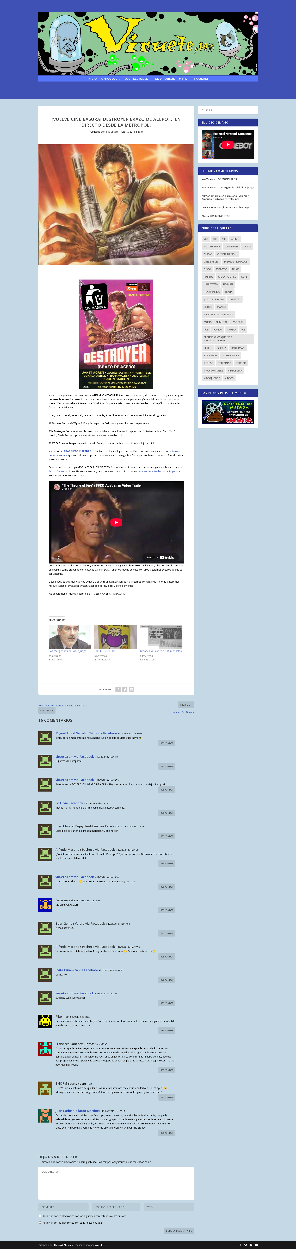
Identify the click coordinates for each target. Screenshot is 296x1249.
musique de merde (215, 322)
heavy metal (212, 291)
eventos (221, 269)
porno (217, 329)
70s (206, 239)
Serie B (208, 348)
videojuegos (212, 378)
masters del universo (218, 314)
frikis (235, 269)
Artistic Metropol (58, 471)
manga (221, 307)
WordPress (101, 1245)
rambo (231, 329)
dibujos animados (236, 261)
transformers (213, 370)
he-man (228, 284)
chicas (208, 254)
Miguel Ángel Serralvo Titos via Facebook (87, 733)
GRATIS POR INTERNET (77, 451)
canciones (231, 246)
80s (215, 239)
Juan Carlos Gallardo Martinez (78, 1111)
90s (224, 239)
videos (229, 378)
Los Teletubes (136, 78)
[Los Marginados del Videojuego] (70, 637)
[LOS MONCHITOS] (115, 637)
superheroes (230, 355)
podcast (201, 78)
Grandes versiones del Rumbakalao (161, 651)
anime (235, 239)
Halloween (211, 284)
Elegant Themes (63, 1245)
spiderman (238, 348)
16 (139, 131)
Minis (183, 78)
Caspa (247, 246)
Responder (167, 743)
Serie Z (221, 348)
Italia (228, 291)
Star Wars (210, 355)
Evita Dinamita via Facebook (77, 970)
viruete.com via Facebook (75, 756)
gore (244, 276)
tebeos (208, 363)
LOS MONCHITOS (105, 651)
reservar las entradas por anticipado (158, 471)
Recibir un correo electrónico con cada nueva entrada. (72, 1222)
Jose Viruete (112, 131)
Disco (207, 269)
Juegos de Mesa (214, 299)
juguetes (235, 299)
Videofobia (235, 370)
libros (208, 307)
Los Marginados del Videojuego (67, 651)
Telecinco (224, 363)
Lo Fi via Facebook (69, 803)
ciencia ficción (227, 254)
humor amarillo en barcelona (219, 195)
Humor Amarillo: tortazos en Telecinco (225, 197)
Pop (206, 329)
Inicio (92, 78)
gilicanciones (227, 276)
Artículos (109, 78)
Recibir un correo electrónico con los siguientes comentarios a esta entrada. (84, 1216)
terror (241, 363)
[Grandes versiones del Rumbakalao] (161, 637)
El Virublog (165, 78)
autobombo (212, 246)
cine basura (211, 261)
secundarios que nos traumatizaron (218, 338)
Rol (243, 329)
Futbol (208, 276)
